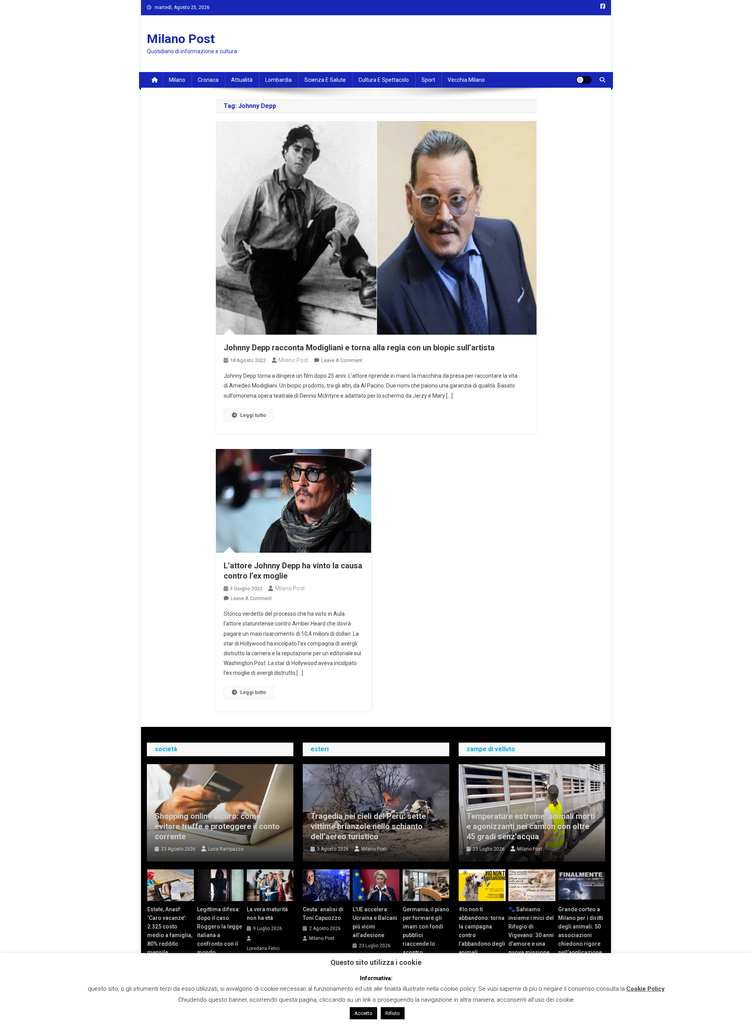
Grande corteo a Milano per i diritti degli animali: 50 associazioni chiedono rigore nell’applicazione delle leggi (580, 935)
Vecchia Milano (466, 80)
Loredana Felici (263, 948)
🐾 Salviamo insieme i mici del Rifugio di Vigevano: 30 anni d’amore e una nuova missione (531, 930)
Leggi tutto (253, 415)
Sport (428, 80)
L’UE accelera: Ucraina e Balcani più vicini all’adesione (374, 922)
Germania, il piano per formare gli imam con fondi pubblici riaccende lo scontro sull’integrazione (426, 935)
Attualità (242, 80)
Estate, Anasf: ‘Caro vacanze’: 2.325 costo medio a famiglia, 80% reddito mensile (169, 930)
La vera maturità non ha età (267, 913)
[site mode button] (584, 80)
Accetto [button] (363, 1013)
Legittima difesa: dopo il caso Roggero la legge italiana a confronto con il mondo (219, 930)
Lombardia (278, 80)
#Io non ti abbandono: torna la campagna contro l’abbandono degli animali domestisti (482, 935)
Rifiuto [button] (392, 1013)
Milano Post (181, 38)
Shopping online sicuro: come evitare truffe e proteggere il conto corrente (217, 826)
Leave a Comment (341, 360)
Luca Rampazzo (225, 849)
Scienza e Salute (325, 80)
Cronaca (208, 80)
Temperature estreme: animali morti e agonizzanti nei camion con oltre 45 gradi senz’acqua (530, 826)
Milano (177, 80)
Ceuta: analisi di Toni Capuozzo (323, 913)
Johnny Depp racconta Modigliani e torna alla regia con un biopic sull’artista (359, 347)
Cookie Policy (645, 988)
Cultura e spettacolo (383, 80)
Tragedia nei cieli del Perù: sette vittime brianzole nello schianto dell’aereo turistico (368, 826)
